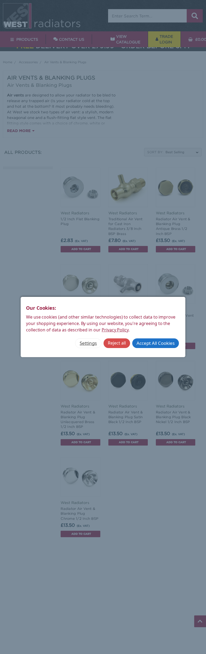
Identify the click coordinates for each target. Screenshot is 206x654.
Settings (88, 343)
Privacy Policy (115, 330)
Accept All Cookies (156, 343)
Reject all (117, 343)
